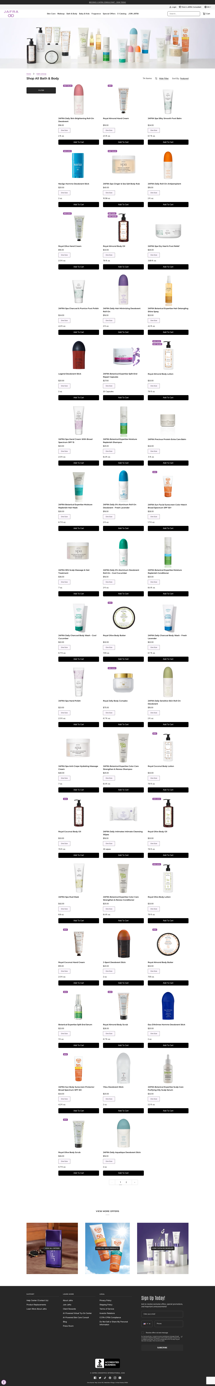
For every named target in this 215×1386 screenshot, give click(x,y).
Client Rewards (69, 1309)
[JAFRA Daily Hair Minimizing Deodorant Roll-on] (123, 289)
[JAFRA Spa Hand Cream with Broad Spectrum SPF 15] (78, 420)
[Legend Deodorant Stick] (78, 355)
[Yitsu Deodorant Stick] (123, 1068)
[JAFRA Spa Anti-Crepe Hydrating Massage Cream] (78, 747)
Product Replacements (36, 1305)
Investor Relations (107, 1313)
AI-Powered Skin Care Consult (76, 1317)
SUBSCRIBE (162, 1347)
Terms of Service (107, 1309)
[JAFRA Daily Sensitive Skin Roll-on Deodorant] (168, 682)
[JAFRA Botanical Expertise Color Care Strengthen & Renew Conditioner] (123, 878)
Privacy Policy (105, 1300)
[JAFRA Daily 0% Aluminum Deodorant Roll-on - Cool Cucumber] (123, 551)
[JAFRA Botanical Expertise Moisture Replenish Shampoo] (123, 420)
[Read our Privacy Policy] (181, 1336)
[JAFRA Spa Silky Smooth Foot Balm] (168, 99)
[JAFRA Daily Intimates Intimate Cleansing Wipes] (123, 812)
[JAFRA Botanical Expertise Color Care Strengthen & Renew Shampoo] (123, 747)
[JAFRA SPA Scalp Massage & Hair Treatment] (78, 551)
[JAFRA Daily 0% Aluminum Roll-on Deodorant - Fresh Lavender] (123, 486)
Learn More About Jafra (37, 1309)
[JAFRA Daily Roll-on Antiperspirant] (168, 165)
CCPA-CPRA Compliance (110, 1317)
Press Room (68, 1326)
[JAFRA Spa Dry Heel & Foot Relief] (168, 227)
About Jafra (68, 1300)
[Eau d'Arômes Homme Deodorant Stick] (168, 1006)
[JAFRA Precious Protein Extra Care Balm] (168, 420)
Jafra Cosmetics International (106, 1373)
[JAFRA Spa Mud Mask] (78, 878)
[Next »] (135, 1182)
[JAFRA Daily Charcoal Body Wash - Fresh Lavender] (168, 616)
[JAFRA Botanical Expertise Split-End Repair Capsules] (123, 355)
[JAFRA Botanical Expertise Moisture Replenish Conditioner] (168, 551)
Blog (65, 1322)
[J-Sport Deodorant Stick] (123, 943)
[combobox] (181, 13)
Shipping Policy (106, 1305)
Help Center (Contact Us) (37, 1300)
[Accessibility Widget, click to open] (3, 1382)
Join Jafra (67, 1305)
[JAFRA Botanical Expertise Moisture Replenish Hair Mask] (78, 486)
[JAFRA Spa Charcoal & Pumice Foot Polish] (78, 289)
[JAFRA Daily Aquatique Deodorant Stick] (123, 1133)
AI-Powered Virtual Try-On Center (77, 1313)
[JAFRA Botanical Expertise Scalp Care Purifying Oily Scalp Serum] (168, 1068)
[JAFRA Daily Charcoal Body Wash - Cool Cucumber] (78, 616)
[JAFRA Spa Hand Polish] (78, 682)
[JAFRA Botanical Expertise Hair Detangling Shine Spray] (168, 289)
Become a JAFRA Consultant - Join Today (107, 2)
